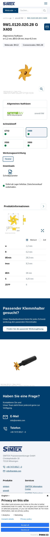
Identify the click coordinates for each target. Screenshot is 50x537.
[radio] (27, 240)
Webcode (9, 10)
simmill (6, 491)
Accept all (25, 525)
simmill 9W (19, 18)
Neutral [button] (8, 159)
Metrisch (33, 240)
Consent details (7, 519)
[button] (13, 132)
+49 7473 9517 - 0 (18, 432)
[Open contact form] (47, 26)
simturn (6, 486)
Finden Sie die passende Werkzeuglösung (25, 329)
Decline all (25, 530)
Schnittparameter (10, 176)
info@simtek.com (17, 420)
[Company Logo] (12, 448)
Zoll (44, 240)
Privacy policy (26, 519)
